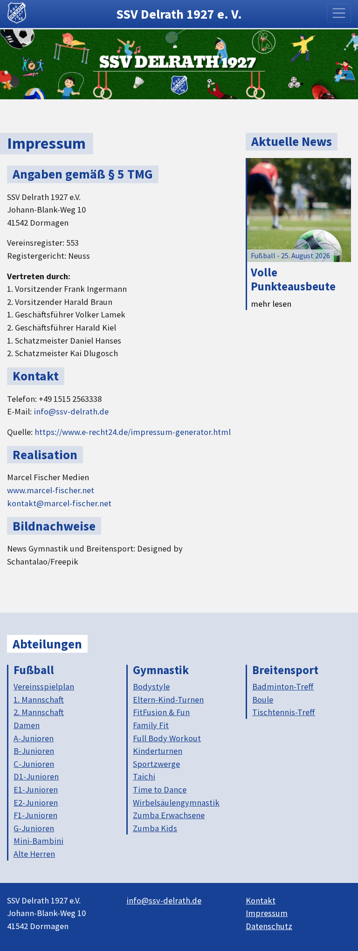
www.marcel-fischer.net (50, 490)
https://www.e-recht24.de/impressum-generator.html (132, 432)
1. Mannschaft (39, 699)
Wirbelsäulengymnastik (176, 802)
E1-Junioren (36, 789)
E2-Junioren (36, 802)
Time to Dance (159, 789)
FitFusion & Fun (161, 712)
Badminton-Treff (283, 686)
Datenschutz (269, 926)
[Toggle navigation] (339, 13)
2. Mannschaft (39, 712)
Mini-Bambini (38, 840)
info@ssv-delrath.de (71, 411)
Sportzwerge (156, 763)
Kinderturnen (157, 750)
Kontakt (260, 900)
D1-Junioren (36, 776)
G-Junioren (34, 828)
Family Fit (151, 725)
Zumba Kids (155, 828)
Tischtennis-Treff (283, 712)
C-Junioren (34, 763)
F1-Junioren (35, 815)
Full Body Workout (167, 738)
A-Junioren (34, 738)
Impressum (267, 913)
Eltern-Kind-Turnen (168, 699)
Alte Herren (34, 853)
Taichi (144, 776)
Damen (27, 725)
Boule (262, 699)
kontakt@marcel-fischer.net (59, 503)
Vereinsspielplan (44, 686)
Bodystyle (151, 686)
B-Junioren (34, 750)
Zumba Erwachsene (169, 815)
